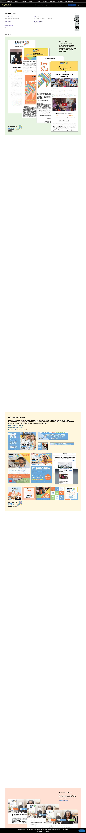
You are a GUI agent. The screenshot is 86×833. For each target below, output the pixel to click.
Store (66, 5)
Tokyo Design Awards (69, 1)
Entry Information (39, 5)
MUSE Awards (9, 1)
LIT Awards (45, 1)
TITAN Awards (31, 1)
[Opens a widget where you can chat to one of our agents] (81, 830)
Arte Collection (60, 1)
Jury (46, 5)
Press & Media (59, 5)
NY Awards (38, 1)
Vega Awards (17, 1)
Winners (51, 5)
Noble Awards (52, 1)
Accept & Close (39, 831)
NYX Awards (23, 1)
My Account (80, 5)
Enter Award (72, 5)
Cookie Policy (47, 831)
